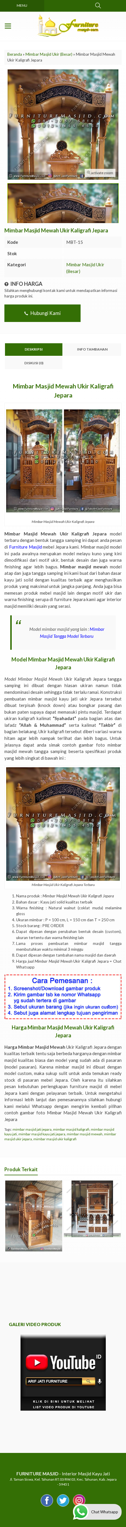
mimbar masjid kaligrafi (71, 1129)
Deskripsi (34, 349)
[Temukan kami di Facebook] (47, 1506)
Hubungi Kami (45, 313)
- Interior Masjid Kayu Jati (63, 1473)
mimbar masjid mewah (85, 1134)
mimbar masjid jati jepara (32, 1129)
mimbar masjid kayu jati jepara (41, 1134)
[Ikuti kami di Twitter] (63, 1506)
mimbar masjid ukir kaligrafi (54, 1139)
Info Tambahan (92, 349)
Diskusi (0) (33, 363)
